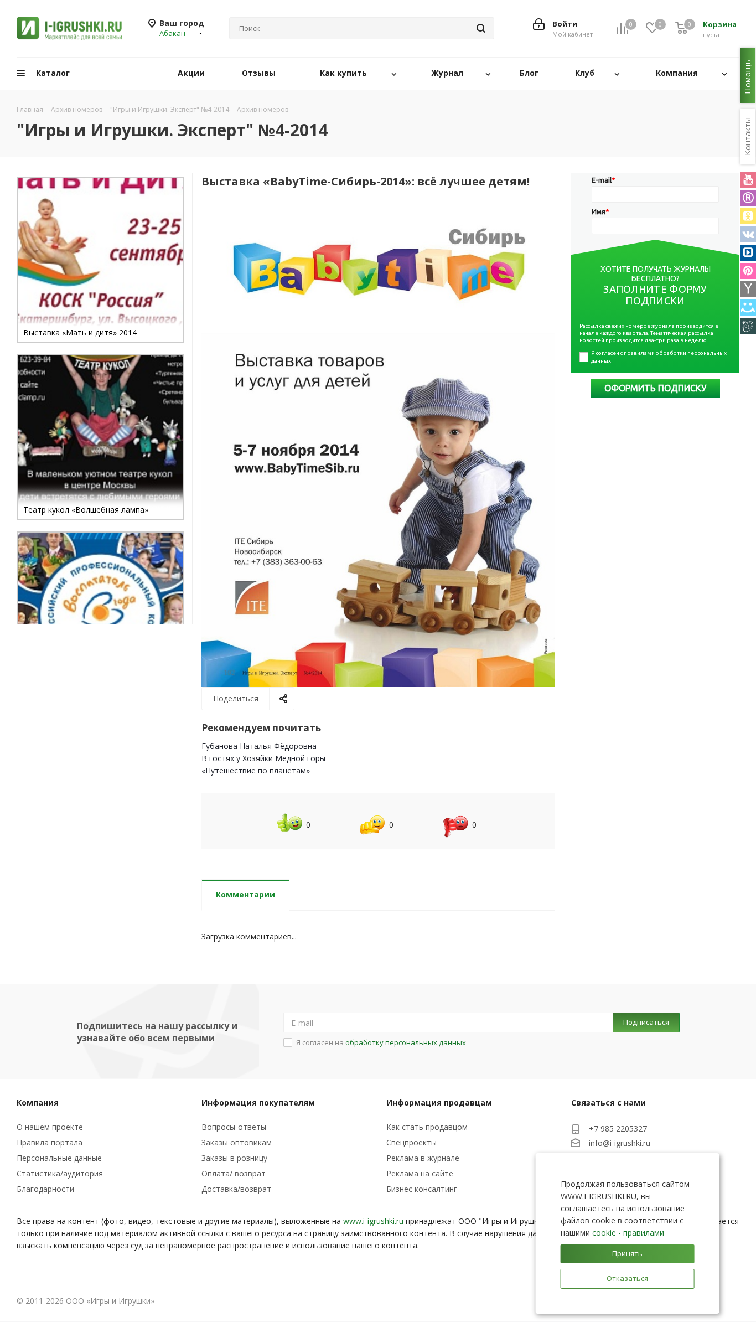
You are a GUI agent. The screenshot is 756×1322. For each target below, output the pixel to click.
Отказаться (627, 1278)
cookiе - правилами (628, 1232)
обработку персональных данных (405, 1042)
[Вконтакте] (748, 234)
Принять (627, 1253)
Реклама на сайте (419, 1173)
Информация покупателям (258, 1102)
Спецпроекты (411, 1142)
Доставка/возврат (236, 1189)
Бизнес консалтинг (421, 1189)
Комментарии (245, 894)
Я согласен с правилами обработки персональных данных (659, 357)
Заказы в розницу (234, 1158)
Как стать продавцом (427, 1127)
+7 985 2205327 (618, 1128)
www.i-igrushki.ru (373, 1221)
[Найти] (481, 28)
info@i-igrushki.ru (619, 1143)
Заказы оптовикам (236, 1142)
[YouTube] (748, 180)
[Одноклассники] (748, 216)
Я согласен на (381, 1042)
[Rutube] (748, 198)
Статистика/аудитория (60, 1173)
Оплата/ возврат (233, 1173)
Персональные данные (59, 1158)
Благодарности (45, 1189)
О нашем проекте (50, 1127)
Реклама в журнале (422, 1158)
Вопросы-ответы (233, 1127)
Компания (38, 1102)
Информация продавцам (439, 1102)
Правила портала (49, 1142)
